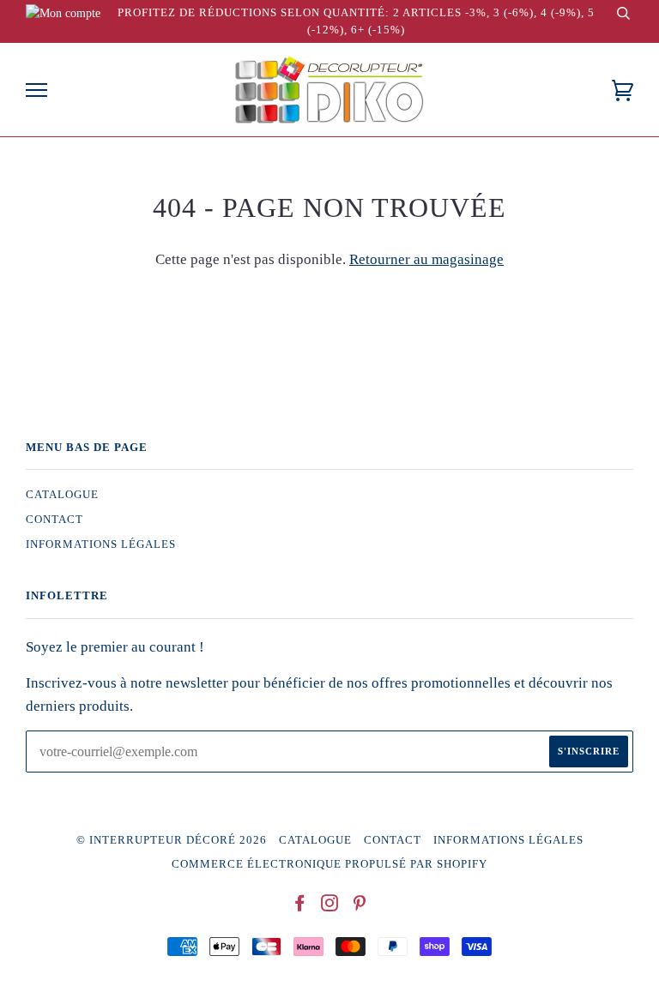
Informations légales (101, 544)
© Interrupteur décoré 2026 (171, 840)
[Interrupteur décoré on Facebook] (300, 906)
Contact (54, 520)
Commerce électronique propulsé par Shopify (329, 864)
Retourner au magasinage (426, 259)
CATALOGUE (62, 495)
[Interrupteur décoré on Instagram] (330, 906)
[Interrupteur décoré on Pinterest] (360, 906)
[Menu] (36, 90)
